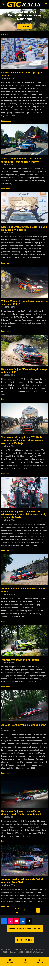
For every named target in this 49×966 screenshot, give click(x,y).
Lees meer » (6, 121)
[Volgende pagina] (38, 910)
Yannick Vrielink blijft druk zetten (20, 659)
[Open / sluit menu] (46, 4)
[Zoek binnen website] (3, 4)
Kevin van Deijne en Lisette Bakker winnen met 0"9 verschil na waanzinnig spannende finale (23, 514)
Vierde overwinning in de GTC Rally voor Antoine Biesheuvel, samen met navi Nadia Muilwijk (22, 440)
